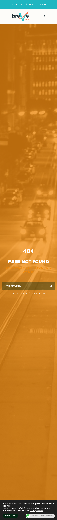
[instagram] (21, 4)
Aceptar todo (10, 515)
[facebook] (12, 4)
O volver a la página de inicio (28, 293)
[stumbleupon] (17, 4)
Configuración (36, 510)
